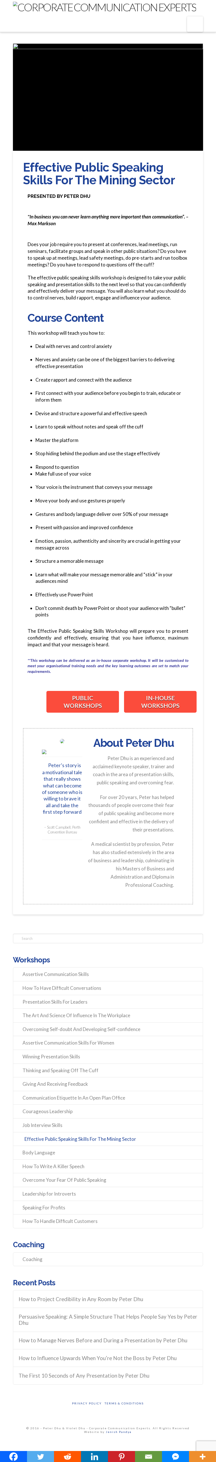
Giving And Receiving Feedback (55, 1084)
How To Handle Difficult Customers (60, 1221)
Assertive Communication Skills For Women (68, 1043)
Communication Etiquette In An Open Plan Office (73, 1098)
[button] (195, 24)
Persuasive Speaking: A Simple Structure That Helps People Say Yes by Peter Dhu (108, 1320)
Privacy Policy (87, 1403)
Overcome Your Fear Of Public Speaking (64, 1180)
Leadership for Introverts (49, 1194)
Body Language (38, 1152)
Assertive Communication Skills (55, 974)
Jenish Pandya (119, 1431)
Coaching (32, 1259)
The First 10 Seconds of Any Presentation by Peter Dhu (84, 1376)
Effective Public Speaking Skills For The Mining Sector (80, 1139)
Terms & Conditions (124, 1403)
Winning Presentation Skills (51, 1057)
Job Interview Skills (42, 1125)
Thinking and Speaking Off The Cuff (60, 1070)
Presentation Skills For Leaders (54, 1002)
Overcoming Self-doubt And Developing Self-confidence (81, 1029)
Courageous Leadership (47, 1111)
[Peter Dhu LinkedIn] (62, 752)
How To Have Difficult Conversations (61, 988)
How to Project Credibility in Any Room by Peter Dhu (81, 1299)
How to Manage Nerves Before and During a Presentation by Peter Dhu (103, 1340)
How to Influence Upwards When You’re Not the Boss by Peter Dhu (98, 1358)
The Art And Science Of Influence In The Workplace (76, 1015)
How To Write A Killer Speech (53, 1166)
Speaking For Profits (43, 1208)
